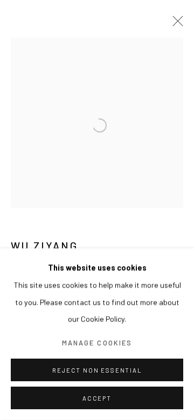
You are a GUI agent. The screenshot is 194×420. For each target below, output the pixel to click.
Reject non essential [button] (96, 370)
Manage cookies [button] (97, 342)
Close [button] (175, 24)
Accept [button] (97, 398)
